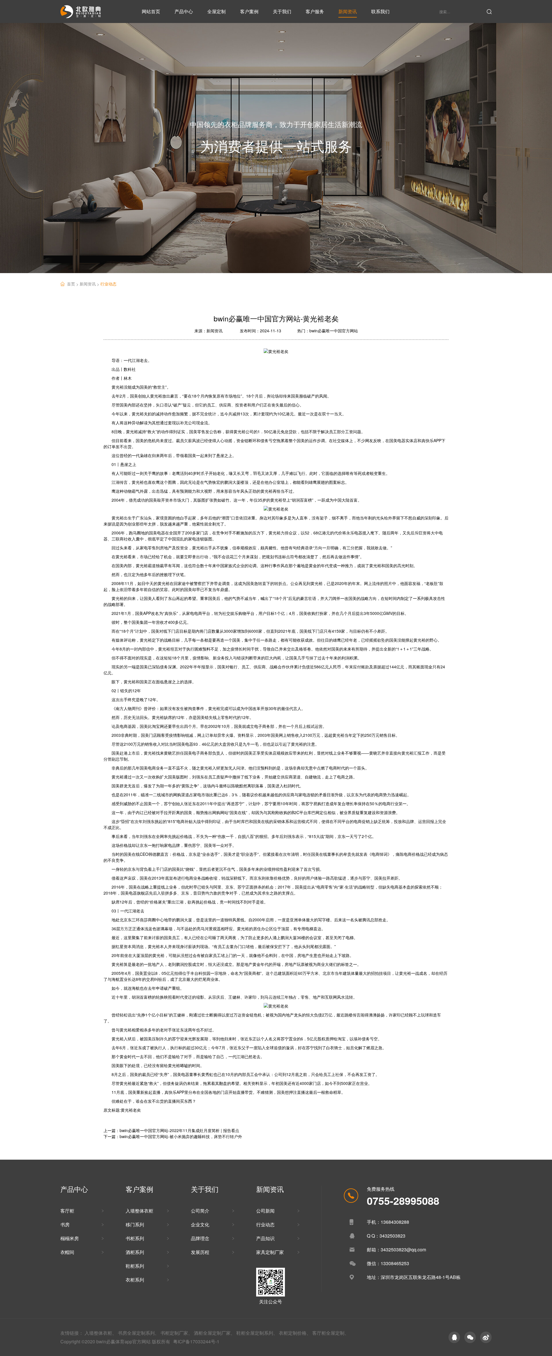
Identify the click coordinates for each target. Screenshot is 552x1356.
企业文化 (200, 1224)
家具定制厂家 (270, 1252)
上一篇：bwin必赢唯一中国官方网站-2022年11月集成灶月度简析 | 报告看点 (171, 1130)
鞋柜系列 (135, 1266)
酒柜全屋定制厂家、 (214, 1333)
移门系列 (135, 1224)
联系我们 (380, 11)
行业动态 (108, 284)
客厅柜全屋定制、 (330, 1333)
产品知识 (265, 1238)
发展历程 (200, 1252)
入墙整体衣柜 (139, 1210)
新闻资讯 (347, 11)
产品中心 (184, 11)
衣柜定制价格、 (295, 1333)
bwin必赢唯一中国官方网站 (333, 330)
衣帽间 (67, 1252)
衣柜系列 (135, 1279)
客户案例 (249, 11)
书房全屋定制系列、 (138, 1333)
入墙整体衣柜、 (101, 1333)
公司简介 (200, 1210)
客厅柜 (67, 1210)
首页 (73, 284)
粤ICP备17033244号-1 (196, 1341)
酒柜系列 (135, 1252)
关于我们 (282, 11)
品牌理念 (200, 1238)
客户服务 (315, 11)
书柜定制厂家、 (176, 1333)
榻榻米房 (69, 1238)
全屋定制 (216, 11)
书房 (65, 1224)
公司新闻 (265, 1210)
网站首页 (151, 11)
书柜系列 (135, 1238)
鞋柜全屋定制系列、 (257, 1333)
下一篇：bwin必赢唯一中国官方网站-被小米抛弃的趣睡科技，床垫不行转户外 (172, 1136)
